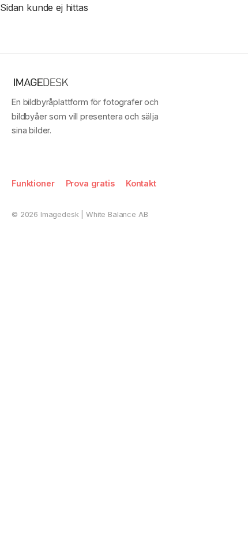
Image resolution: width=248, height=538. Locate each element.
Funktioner (33, 183)
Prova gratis (90, 183)
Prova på (208, 18)
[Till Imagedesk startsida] (43, 19)
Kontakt (141, 183)
